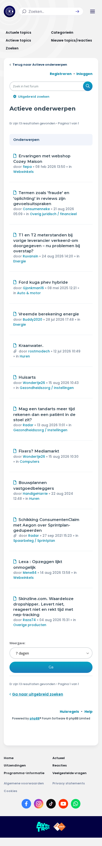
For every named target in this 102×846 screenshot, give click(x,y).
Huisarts (27, 377)
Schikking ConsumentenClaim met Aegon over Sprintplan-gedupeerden (46, 525)
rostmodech (39, 351)
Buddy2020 (32, 319)
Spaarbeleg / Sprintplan (34, 540)
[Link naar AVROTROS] (43, 827)
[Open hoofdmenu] (92, 11)
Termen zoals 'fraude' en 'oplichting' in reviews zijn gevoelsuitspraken (41, 198)
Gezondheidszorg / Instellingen (47, 387)
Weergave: (17, 643)
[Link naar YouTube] (63, 804)
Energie (19, 261)
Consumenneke (36, 209)
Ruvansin (30, 256)
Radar (28, 425)
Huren (25, 356)
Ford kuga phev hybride (43, 282)
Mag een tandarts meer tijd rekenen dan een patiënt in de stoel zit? (44, 414)
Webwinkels (23, 171)
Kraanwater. (31, 345)
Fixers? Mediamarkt (39, 451)
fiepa (27, 166)
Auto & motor (29, 293)
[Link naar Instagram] (38, 804)
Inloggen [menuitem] (84, 73)
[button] (77, 11)
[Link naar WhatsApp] (75, 804)
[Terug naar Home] (9, 11)
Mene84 (30, 572)
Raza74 (29, 619)
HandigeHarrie (35, 493)
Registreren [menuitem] (61, 73)
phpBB (35, 718)
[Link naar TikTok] (51, 804)
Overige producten (29, 625)
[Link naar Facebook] (26, 804)
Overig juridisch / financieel (53, 214)
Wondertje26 (34, 382)
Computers (29, 461)
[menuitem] (69, 711)
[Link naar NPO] (59, 827)
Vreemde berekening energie (49, 314)
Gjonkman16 (33, 288)
